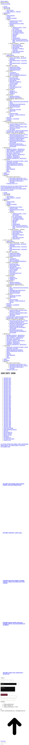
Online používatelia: (8, 704)
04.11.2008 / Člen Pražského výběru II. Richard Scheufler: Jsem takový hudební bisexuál (13, 484)
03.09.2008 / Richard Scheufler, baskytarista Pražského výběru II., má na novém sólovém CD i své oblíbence (14, 623)
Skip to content (4, 1)
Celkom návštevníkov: (9, 706)
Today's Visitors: (8, 705)
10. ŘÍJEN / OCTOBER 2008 (10, 445)
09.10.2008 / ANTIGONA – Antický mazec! (12, 532)
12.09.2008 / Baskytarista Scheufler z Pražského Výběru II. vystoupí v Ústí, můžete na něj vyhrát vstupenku (14, 581)
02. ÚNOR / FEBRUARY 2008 (8, 444)
